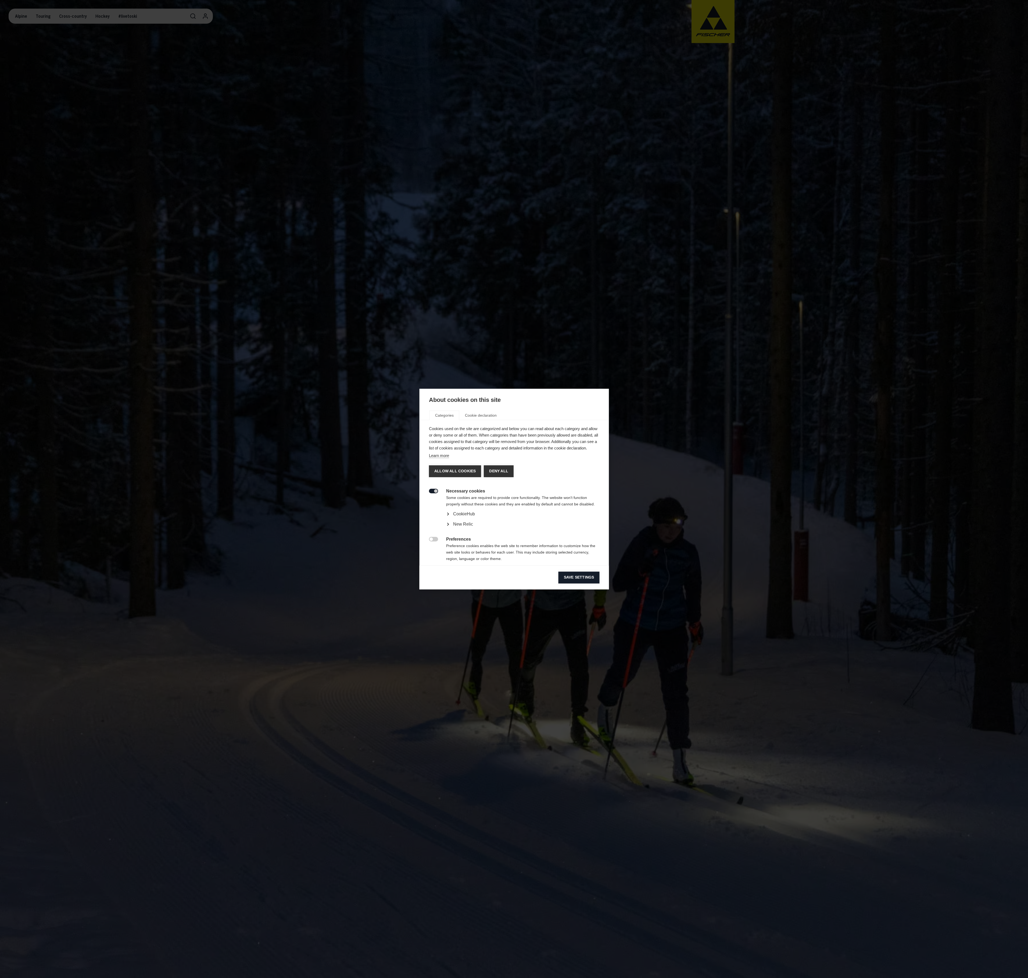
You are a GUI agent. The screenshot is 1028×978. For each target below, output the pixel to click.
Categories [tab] (444, 415)
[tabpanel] (514, 529)
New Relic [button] (463, 524)
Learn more (439, 455)
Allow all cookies (454, 471)
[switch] (430, 490)
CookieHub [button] (464, 514)
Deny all (498, 471)
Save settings (579, 577)
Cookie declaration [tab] (480, 415)
